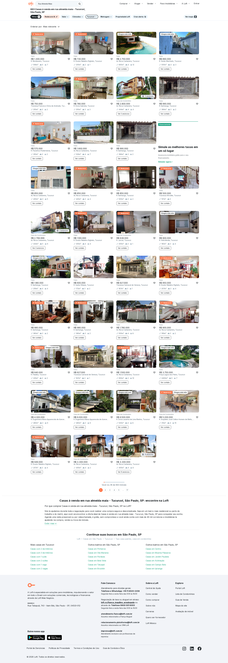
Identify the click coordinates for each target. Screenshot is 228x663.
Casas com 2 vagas (39, 568)
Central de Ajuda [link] (153, 588)
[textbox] (59, 4)
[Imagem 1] (50, 96)
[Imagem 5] (57, 141)
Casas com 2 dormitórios (41, 549)
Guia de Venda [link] (181, 600)
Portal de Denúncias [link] (36, 648)
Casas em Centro (153, 549)
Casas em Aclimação (155, 560)
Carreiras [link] (150, 611)
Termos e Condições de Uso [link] (86, 648)
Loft (78, 539)
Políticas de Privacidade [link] (59, 648)
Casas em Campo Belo (156, 564)
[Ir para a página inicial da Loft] (31, 3)
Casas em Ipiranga (154, 568)
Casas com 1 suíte (38, 557)
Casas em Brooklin (96, 568)
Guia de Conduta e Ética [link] (113, 648)
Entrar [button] (197, 3)
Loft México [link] (151, 623)
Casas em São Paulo (92, 539)
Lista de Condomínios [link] (185, 594)
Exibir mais (49, 523)
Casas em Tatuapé (96, 564)
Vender (150, 3)
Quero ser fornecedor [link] (156, 617)
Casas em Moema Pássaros (158, 553)
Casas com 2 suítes (39, 560)
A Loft (184, 3)
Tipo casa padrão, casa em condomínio (133, 539)
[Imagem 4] (98, 141)
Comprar (124, 3)
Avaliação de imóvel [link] (184, 611)
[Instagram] (184, 649)
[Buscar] (79, 4)
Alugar (137, 3)
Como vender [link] (152, 594)
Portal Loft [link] (180, 588)
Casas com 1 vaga (38, 564)
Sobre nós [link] (150, 605)
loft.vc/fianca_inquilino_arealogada (118, 602)
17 (127, 490)
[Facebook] (199, 649)
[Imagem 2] (52, 96)
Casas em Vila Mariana (98, 553)
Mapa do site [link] (181, 605)
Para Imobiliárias (167, 3)
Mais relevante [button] (49, 26)
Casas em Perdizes (96, 557)
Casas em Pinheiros (97, 549)
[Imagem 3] (139, 141)
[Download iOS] (54, 638)
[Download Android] (36, 638)
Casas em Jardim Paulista (157, 557)
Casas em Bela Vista (97, 560)
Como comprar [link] (152, 600)
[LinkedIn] (192, 649)
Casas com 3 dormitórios (41, 553)
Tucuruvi (109, 539)
